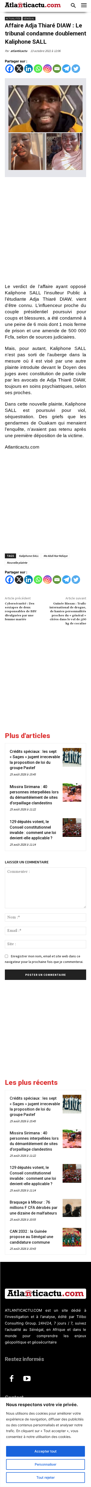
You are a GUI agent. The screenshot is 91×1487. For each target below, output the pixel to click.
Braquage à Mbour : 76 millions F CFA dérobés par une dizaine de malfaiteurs (34, 1207)
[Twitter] (76, 68)
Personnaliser (45, 1464)
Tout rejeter (45, 1477)
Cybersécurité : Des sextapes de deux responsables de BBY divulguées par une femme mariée (21, 611)
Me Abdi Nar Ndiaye (55, 556)
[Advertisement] (45, 230)
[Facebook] (9, 68)
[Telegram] (66, 68)
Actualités (13, 18)
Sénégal (29, 18)
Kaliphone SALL (29, 556)
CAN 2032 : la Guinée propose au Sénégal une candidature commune (31, 1237)
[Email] (57, 68)
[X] (19, 68)
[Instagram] (47, 68)
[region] (45, 1442)
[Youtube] (26, 1378)
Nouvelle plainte (17, 562)
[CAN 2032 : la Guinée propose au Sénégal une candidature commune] (72, 1237)
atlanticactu (18, 51)
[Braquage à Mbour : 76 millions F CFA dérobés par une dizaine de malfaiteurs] (72, 1208)
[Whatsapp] (38, 68)
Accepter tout (45, 1451)
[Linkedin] (28, 68)
